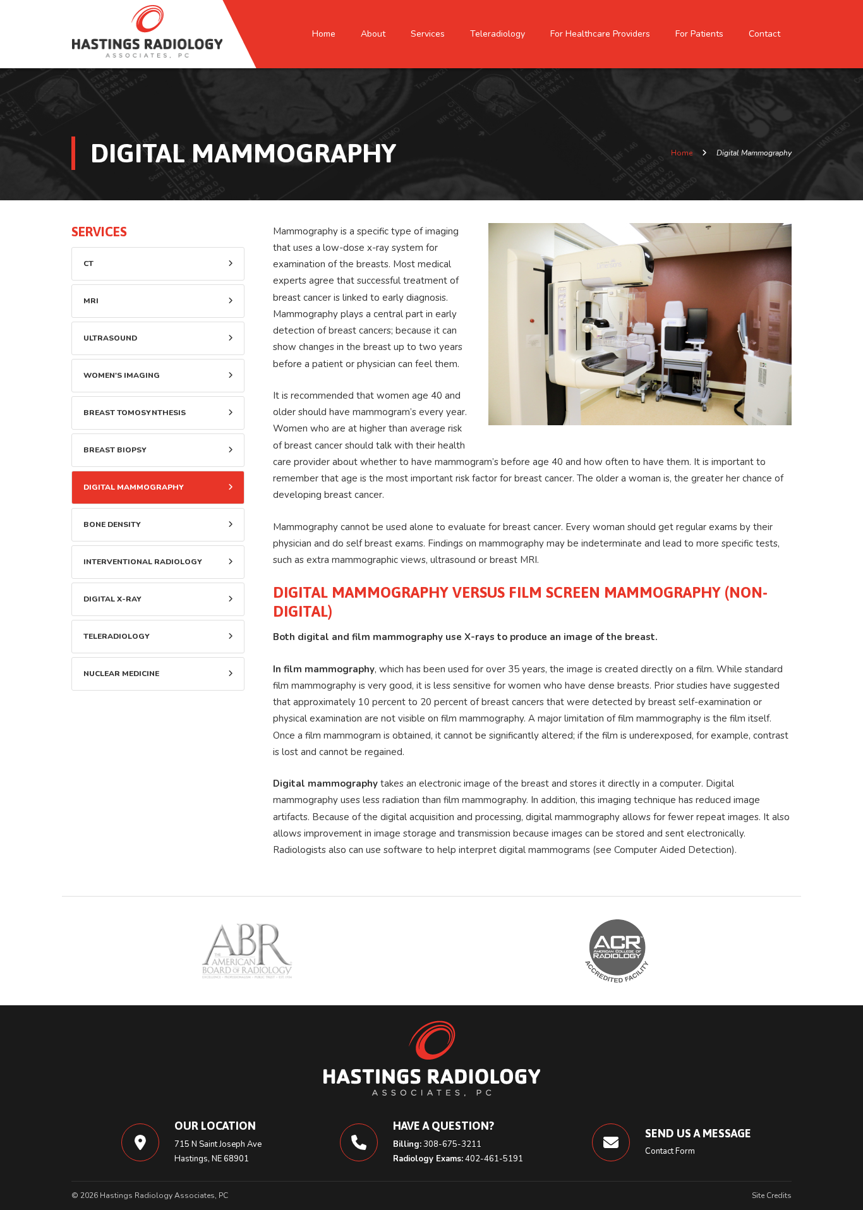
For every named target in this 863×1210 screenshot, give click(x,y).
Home (323, 34)
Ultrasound (110, 338)
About (373, 34)
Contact (764, 34)
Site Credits (772, 1195)
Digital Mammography (133, 487)
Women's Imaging (121, 375)
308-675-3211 (452, 1144)
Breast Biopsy (115, 450)
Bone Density (112, 524)
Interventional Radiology (142, 562)
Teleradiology (497, 34)
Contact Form (670, 1151)
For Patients (699, 34)
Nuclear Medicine (121, 674)
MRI (91, 301)
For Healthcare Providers (600, 34)
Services (428, 34)
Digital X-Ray (112, 599)
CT (88, 263)
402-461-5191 (494, 1159)
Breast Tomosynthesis (134, 413)
